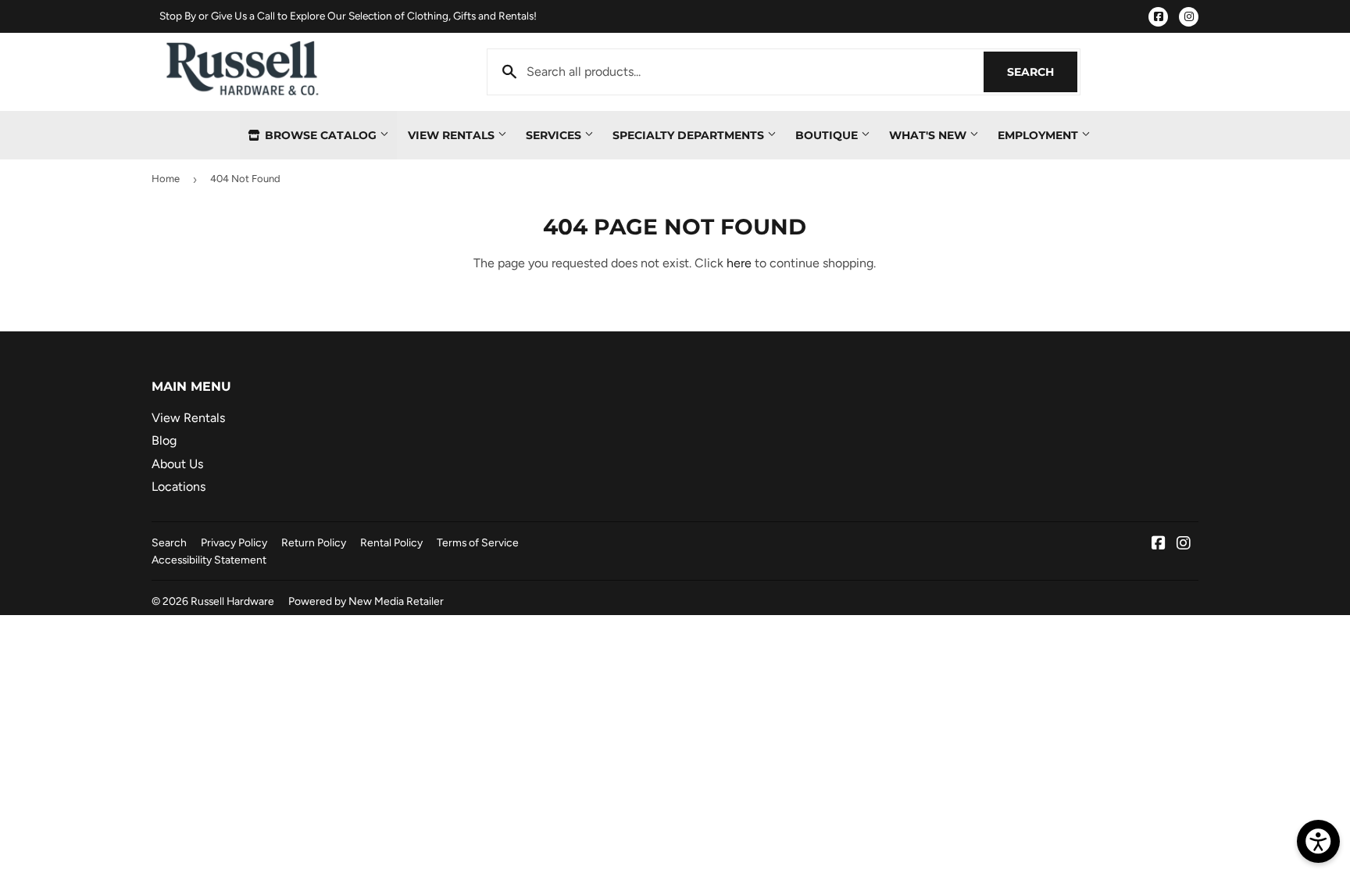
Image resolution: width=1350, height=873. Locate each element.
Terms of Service (478, 542)
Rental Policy (391, 542)
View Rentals (453, 135)
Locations (178, 486)
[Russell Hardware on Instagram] (1184, 544)
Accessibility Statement (209, 559)
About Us (177, 463)
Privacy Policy (234, 542)
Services (555, 135)
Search (1042, 72)
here (739, 263)
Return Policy (313, 542)
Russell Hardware (232, 601)
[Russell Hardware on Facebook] (1159, 544)
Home (166, 178)
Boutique (828, 135)
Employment (1039, 135)
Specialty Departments (689, 135)
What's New (929, 135)
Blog (164, 440)
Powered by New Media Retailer (366, 601)
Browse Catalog (321, 135)
